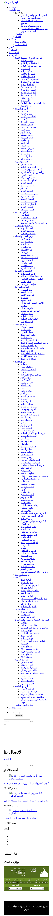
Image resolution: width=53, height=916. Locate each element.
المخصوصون (27, 428)
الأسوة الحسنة (27, 199)
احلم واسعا (26, 537)
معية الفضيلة (27, 556)
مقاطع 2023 (26, 646)
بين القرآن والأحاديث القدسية (34, 223)
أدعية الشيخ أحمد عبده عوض (34, 598)
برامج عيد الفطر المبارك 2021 (34, 343)
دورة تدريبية (26, 106)
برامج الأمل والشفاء (24, 236)
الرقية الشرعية (22, 574)
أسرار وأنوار (26, 425)
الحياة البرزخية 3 (28, 90)
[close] (5, 724)
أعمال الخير (26, 393)
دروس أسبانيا (27, 457)
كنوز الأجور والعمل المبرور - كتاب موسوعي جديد (26, 783)
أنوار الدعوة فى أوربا (30, 478)
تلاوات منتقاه (27, 383)
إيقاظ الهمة (26, 502)
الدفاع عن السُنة (28, 167)
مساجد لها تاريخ (28, 558)
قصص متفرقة (27, 209)
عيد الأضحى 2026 (29, 359)
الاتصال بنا (14, 52)
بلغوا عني (25, 215)
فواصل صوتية (21, 609)
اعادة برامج (26, 470)
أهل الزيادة (26, 510)
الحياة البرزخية (27, 84)
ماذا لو (24, 422)
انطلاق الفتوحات (28, 446)
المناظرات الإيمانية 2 (30, 82)
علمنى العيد (26, 329)
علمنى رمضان (27, 327)
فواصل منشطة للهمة (30, 652)
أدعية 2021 (26, 580)
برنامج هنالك (26, 518)
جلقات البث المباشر (24, 705)
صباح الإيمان (26, 249)
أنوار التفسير (26, 289)
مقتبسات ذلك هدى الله (31, 276)
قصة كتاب (25, 380)
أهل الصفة (25, 529)
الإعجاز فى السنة (28, 204)
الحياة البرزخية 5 (28, 95)
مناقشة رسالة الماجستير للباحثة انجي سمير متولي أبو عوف (33, 700)
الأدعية (18, 577)
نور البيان (25, 524)
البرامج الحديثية (22, 212)
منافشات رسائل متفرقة (32, 694)
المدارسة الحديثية (29, 217)
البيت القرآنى (27, 321)
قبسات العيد (26, 337)
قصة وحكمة (26, 441)
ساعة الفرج (26, 247)
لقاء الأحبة (25, 244)
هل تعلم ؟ (25, 492)
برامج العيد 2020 (28, 335)
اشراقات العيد (27, 430)
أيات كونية (25, 100)
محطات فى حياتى (29, 553)
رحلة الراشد (26, 420)
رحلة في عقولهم (28, 233)
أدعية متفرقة (27, 588)
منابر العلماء (26, 156)
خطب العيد (26, 130)
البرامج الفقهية (22, 660)
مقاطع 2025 (26, 657)
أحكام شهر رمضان (29, 670)
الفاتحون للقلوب (28, 369)
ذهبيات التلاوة (27, 292)
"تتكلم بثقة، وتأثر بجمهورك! (33, 521)
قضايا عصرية (27, 678)
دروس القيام (27, 146)
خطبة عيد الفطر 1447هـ (32, 356)
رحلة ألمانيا (26, 417)
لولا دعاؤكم (26, 604)
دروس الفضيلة (27, 151)
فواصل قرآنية (27, 316)
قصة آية (24, 297)
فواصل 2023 (26, 636)
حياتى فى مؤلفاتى (29, 534)
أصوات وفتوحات (28, 409)
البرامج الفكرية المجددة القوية (29, 58)
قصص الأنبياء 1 (27, 119)
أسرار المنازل (27, 332)
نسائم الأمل (26, 281)
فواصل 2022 (26, 630)
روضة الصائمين (28, 540)
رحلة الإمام (26, 385)
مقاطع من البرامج (29, 625)
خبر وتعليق (26, 364)
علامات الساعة (28, 566)
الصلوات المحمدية (29, 180)
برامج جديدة (20, 361)
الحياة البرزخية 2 (28, 87)
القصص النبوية (27, 207)
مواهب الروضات (28, 284)
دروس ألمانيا (27, 438)
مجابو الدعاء (26, 114)
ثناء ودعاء (25, 614)
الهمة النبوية (26, 183)
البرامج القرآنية (22, 287)
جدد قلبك (25, 481)
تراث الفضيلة (27, 138)
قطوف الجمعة (27, 473)
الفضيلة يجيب (27, 662)
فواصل (24, 622)
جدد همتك (25, 372)
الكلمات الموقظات (29, 407)
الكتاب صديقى (27, 486)
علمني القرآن (27, 308)
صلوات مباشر (27, 452)
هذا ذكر (24, 188)
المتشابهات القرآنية (29, 319)
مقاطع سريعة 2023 (30, 649)
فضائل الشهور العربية (31, 340)
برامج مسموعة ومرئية (31, 26)
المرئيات (13, 55)
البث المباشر (21, 44)
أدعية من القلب (28, 596)
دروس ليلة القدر (28, 550)
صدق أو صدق (27, 367)
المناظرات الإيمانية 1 (30, 79)
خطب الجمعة (27, 124)
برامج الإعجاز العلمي (24, 225)
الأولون (24, 489)
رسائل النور (26, 132)
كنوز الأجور (26, 377)
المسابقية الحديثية (29, 436)
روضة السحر (27, 255)
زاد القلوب (25, 548)
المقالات (13, 39)
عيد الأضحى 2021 (29, 345)
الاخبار (18, 36)
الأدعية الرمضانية (28, 606)
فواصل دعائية (27, 638)
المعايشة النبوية (28, 231)
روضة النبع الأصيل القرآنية (33, 433)
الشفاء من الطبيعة (29, 257)
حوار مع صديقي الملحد (31, 66)
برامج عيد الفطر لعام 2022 (33, 353)
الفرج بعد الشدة (28, 617)
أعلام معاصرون (28, 564)
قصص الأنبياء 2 (27, 122)
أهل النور (25, 143)
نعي (22, 388)
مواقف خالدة (27, 561)
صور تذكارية (15, 707)
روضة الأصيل (27, 265)
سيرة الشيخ (14, 10)
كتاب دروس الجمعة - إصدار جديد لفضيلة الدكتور (26, 801)
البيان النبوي (26, 175)
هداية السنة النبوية (29, 201)
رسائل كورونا (27, 241)
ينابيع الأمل (26, 239)
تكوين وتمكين (27, 508)
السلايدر (13, 50)
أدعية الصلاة (26, 593)
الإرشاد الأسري (27, 689)
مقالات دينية (20, 42)
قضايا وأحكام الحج (29, 668)
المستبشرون (27, 260)
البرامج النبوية (21, 161)
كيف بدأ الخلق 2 (28, 76)
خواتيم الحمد (26, 449)
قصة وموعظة (27, 135)
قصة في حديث (27, 185)
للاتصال (18, 34)
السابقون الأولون (28, 116)
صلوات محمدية (28, 612)
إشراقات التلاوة (28, 295)
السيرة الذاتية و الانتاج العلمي (34, 15)
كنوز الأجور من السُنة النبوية (33, 172)
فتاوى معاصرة (27, 683)
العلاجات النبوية (28, 268)
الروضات (25, 252)
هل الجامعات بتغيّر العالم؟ (33, 103)
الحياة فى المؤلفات (29, 542)
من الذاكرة (26, 140)
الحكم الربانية (27, 71)
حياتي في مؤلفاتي (29, 532)
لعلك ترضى (26, 545)
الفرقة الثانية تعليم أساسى (33, 465)
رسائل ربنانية (27, 404)
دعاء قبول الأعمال (29, 601)
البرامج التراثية (21, 108)
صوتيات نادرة (27, 391)
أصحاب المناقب (28, 484)
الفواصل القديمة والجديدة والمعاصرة (32, 620)
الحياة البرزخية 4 (28, 92)
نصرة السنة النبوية (29, 193)
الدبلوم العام (26, 468)
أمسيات (24, 399)
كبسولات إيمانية (28, 273)
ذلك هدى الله (27, 60)
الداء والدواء (26, 263)
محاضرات (25, 154)
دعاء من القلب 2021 (30, 590)
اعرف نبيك (26, 401)
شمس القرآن (27, 313)
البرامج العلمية (21, 686)
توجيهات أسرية (27, 196)
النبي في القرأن (28, 177)
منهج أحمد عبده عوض (31, 18)
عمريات (24, 111)
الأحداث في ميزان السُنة (32, 169)
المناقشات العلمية (29, 691)
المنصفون (25, 68)
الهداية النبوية (27, 191)
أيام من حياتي (27, 98)
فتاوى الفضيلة (27, 681)
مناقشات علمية (28, 412)
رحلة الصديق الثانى (29, 505)
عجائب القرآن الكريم (30, 311)
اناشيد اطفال (27, 454)
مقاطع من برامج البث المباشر (34, 628)
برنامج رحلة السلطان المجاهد (34, 572)
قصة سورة (26, 300)
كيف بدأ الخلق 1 (28, 74)
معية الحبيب (26, 164)
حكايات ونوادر (27, 497)
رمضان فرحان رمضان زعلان (34, 476)
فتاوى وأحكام (27, 665)
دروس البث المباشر (30, 414)
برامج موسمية (21, 324)
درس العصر (26, 569)
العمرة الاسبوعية (28, 526)
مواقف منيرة (27, 500)
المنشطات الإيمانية (23, 271)
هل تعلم (24, 444)
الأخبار (12, 47)
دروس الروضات (28, 127)
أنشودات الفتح (27, 494)
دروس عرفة (26, 159)
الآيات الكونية (27, 228)
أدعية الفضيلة (27, 582)
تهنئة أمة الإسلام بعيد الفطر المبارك (20, 818)
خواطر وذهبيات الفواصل (32, 279)
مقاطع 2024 (26, 654)
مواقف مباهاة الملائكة (31, 375)
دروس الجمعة (27, 148)
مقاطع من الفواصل (30, 633)
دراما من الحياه (28, 396)
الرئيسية (13, 7)
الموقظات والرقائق (30, 63)
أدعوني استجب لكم (30, 585)
